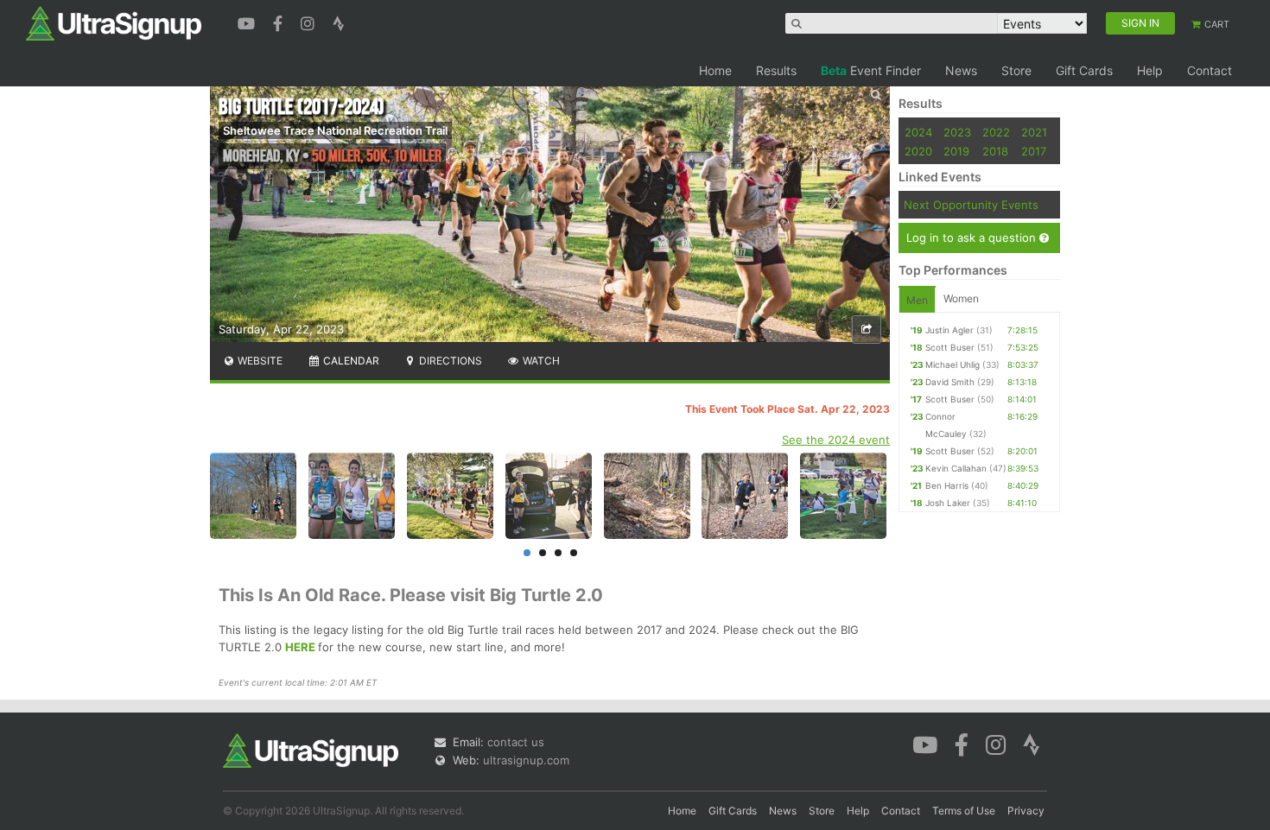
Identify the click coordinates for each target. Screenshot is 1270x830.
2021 (1034, 132)
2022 (996, 132)
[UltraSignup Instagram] (310, 21)
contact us (515, 742)
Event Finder (871, 70)
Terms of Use (963, 810)
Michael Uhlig (952, 364)
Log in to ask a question (972, 237)
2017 (1033, 151)
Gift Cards (1084, 70)
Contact (1209, 70)
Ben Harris (946, 485)
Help (1150, 70)
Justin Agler (949, 330)
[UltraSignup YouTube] (248, 21)
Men (917, 300)
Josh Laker (947, 502)
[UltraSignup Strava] (339, 21)
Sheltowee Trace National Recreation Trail (335, 130)
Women (961, 298)
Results (776, 70)
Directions (449, 360)
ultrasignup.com (526, 760)
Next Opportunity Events (971, 205)
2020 (918, 151)
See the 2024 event (836, 440)
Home (715, 70)
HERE (300, 647)
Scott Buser (950, 347)
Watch (540, 360)
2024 (918, 132)
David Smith (950, 382)
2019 (956, 151)
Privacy (1026, 810)
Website (259, 360)
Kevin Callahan (956, 468)
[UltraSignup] (113, 22)
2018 (995, 151)
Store (1016, 70)
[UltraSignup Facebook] (280, 21)
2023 (957, 132)
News (961, 70)
